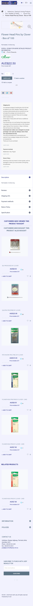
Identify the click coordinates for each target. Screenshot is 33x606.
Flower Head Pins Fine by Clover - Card (14, 399)
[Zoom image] (30, 27)
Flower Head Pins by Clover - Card (13, 444)
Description (5, 177)
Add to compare (7, 82)
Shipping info (5, 196)
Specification (5, 212)
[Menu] (31, 3)
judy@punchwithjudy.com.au (10, 547)
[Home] (9, 4)
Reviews (4, 190)
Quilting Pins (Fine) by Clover (11, 310)
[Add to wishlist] (28, 276)
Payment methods (7, 201)
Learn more (6, 145)
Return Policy (5, 207)
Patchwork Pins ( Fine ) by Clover (12, 355)
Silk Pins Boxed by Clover (10, 265)
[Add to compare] (30, 276)
